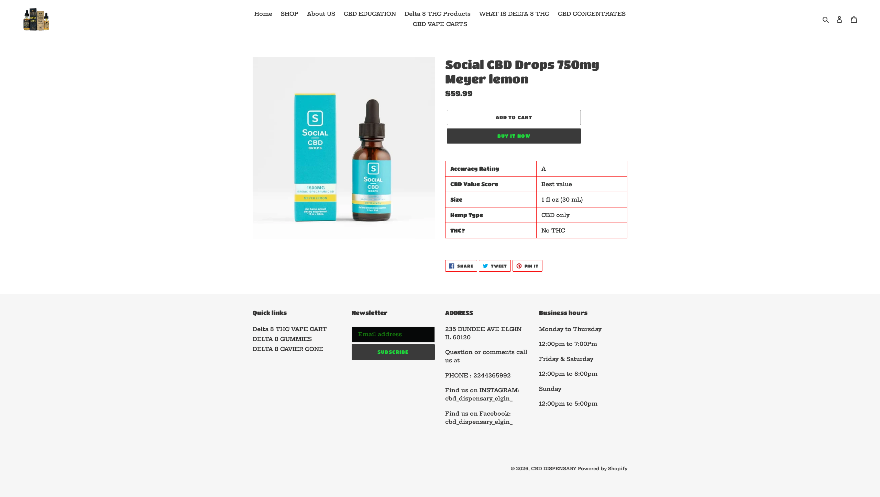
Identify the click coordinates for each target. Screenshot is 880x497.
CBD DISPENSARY (554, 468)
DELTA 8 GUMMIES (282, 339)
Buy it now (513, 135)
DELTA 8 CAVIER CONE (288, 349)
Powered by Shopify (602, 468)
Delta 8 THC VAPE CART (290, 329)
